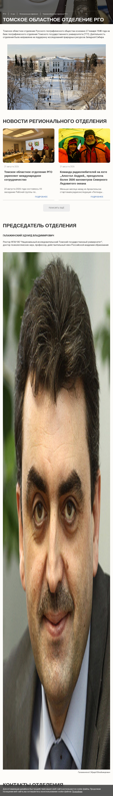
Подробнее (41, 197)
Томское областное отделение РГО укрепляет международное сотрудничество (28, 175)
